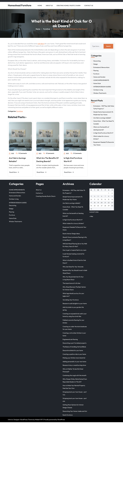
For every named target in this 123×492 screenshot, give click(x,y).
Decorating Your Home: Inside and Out (75, 411)
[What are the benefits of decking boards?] (47, 136)
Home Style (97, 83)
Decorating (97, 61)
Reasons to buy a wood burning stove (74, 365)
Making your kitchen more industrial (74, 358)
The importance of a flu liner (71, 283)
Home (40, 5)
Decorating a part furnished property (74, 343)
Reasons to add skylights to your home (75, 303)
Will (12, 153)
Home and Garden (99, 77)
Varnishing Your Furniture (71, 300)
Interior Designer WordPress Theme (20, 419)
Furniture (46, 29)
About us (49, 5)
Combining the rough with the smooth (74, 375)
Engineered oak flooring (70, 339)
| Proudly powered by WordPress (54, 419)
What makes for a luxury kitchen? (73, 223)
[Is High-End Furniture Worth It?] (75, 136)
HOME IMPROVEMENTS (101, 80)
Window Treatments (99, 93)
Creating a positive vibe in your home (74, 354)
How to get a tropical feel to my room (74, 250)
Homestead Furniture (19, 5)
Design (95, 64)
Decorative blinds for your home (73, 350)
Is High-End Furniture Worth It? (103, 133)
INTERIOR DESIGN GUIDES (102, 87)
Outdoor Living (98, 90)
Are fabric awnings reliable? (102, 118)
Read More (13, 172)
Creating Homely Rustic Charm (68, 5)
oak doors (41, 44)
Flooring (95, 70)
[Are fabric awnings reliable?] (20, 136)
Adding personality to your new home (74, 361)
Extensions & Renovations (101, 67)
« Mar (91, 216)
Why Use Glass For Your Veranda (73, 267)
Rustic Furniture (68, 415)
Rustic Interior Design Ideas (71, 233)
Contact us (88, 5)
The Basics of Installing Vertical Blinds (74, 347)
